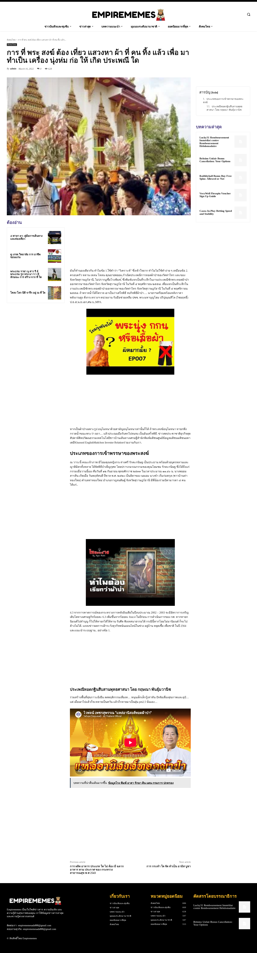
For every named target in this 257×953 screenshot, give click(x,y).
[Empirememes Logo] (128, 15)
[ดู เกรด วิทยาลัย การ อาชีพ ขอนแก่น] (54, 256)
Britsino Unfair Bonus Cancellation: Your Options (214, 160)
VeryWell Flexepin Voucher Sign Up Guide (215, 195)
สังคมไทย (11, 39)
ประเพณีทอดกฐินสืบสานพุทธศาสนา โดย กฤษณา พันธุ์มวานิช (224, 108)
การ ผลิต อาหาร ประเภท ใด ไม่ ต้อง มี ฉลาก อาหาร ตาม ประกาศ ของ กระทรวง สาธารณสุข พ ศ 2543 (97, 869)
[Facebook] (163, 68)
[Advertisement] (35, 330)
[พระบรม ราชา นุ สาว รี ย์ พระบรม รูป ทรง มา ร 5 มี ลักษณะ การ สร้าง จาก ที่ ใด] (54, 274)
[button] (248, 14)
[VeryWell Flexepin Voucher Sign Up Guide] (240, 195)
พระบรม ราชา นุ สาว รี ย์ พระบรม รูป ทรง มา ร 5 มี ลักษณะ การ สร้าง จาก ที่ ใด (26, 274)
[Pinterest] (179, 68)
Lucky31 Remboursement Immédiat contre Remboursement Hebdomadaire (214, 142)
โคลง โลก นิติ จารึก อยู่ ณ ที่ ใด (27, 292)
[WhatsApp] (187, 68)
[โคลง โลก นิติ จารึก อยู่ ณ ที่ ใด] (54, 292)
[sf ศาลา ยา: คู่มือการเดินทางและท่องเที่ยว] (54, 237)
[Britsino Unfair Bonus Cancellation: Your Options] (240, 160)
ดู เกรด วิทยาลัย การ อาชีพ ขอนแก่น (25, 256)
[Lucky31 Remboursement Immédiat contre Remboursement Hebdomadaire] (240, 141)
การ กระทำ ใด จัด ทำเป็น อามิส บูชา (169, 866)
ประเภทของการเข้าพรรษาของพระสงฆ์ (223, 100)
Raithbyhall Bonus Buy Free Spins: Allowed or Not (215, 177)
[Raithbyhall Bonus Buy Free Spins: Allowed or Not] (240, 177)
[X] (171, 68)
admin (13, 68)
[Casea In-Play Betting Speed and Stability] (240, 213)
